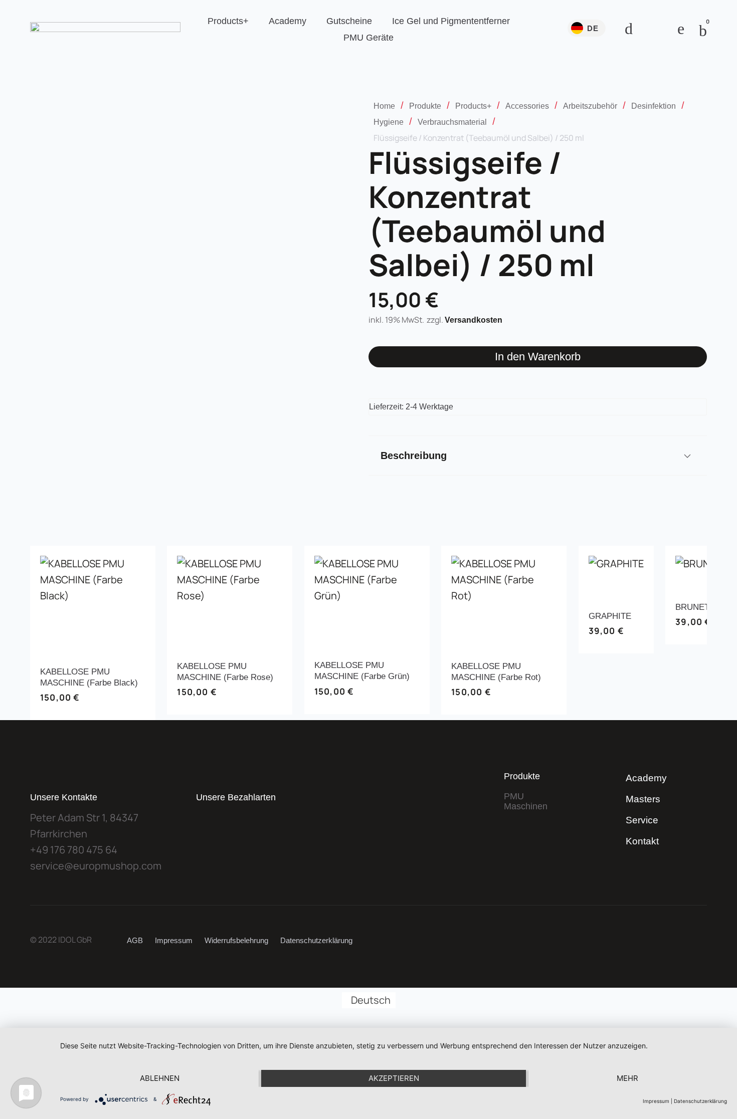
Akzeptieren (393, 1078)
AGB (135, 940)
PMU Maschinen (525, 801)
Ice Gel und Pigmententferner (451, 21)
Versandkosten (473, 320)
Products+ (473, 106)
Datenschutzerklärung (316, 940)
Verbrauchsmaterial (452, 122)
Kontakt (642, 841)
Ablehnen (159, 1078)
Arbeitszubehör (590, 106)
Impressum (174, 940)
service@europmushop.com (95, 865)
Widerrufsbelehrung (236, 940)
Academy (287, 21)
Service (642, 820)
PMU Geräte (368, 38)
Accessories (527, 106)
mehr (627, 1078)
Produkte (425, 106)
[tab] (537, 455)
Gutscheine (349, 21)
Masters (643, 799)
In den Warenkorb (538, 356)
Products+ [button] (228, 21)
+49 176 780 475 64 (73, 849)
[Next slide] (698, 633)
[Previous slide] (39, 633)
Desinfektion (653, 106)
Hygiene (389, 122)
